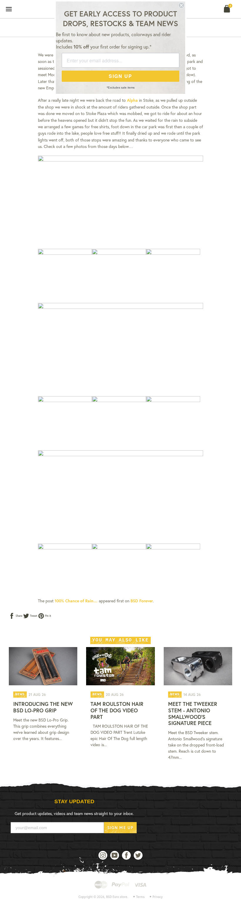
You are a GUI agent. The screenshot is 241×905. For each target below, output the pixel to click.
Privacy (158, 897)
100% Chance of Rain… (76, 601)
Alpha (132, 100)
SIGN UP (120, 76)
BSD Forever (141, 601)
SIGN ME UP (120, 827)
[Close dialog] (181, 5)
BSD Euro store (116, 897)
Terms (140, 897)
